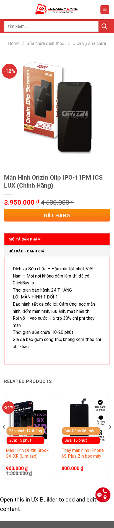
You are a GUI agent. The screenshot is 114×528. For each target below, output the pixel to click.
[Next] (110, 438)
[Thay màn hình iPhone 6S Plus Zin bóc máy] (85, 421)
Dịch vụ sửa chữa (89, 43)
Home (14, 43)
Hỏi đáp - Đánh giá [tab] (27, 251)
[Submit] (104, 26)
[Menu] (105, 9)
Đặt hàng (57, 215)
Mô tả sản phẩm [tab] (25, 239)
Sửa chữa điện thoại (46, 43)
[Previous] (4, 438)
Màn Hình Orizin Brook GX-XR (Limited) (27, 453)
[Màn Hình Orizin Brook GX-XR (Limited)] (29, 421)
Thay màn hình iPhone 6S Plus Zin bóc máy (82, 453)
